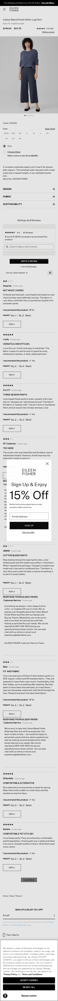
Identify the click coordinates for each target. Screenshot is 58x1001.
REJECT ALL (29, 987)
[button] (5, 995)
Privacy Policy (12, 974)
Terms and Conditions (32, 974)
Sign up (29, 525)
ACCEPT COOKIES (29, 980)
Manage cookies (29, 995)
